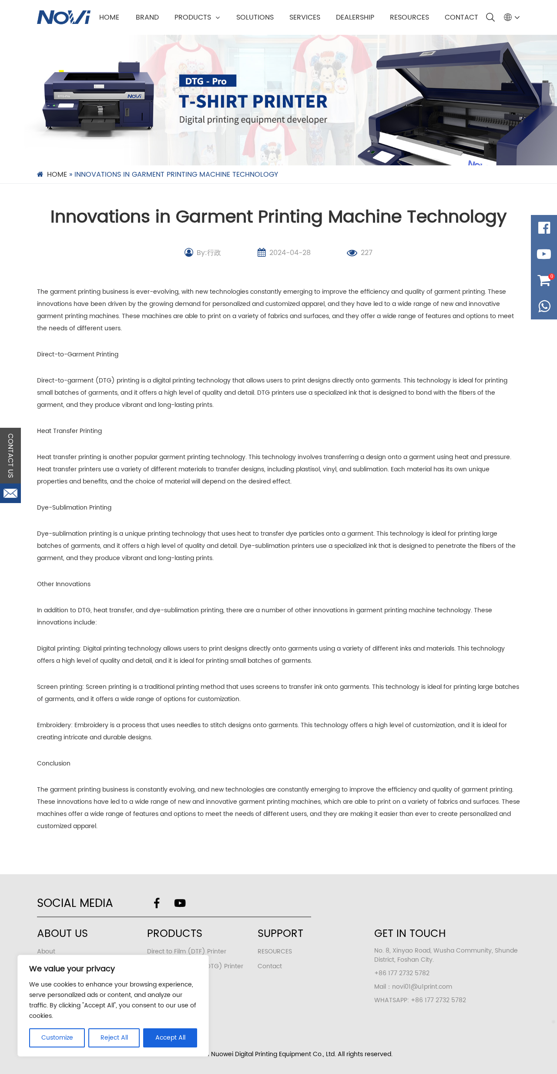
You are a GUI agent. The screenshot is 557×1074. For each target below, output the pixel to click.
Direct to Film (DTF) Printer (186, 951)
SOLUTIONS (255, 17)
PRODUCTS (192, 17)
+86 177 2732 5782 (438, 1000)
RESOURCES (409, 17)
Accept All (170, 1038)
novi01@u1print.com (422, 987)
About (46, 951)
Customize (57, 1038)
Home (109, 17)
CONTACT (461, 17)
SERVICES (304, 17)
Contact (270, 966)
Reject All (114, 1038)
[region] (113, 1006)
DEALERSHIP (355, 17)
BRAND (147, 17)
